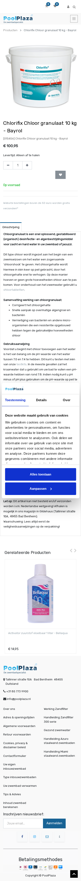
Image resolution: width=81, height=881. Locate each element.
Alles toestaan (40, 474)
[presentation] (70, 550)
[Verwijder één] (8, 165)
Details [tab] (41, 400)
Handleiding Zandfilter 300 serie (58, 719)
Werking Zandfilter (56, 709)
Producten (10, 30)
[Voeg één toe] (27, 165)
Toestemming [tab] (15, 400)
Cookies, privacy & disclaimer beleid (15, 745)
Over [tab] (66, 400)
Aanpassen (38, 488)
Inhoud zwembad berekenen (14, 805)
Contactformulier (14, 756)
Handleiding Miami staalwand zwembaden (59, 754)
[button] (60, 175)
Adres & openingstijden (19, 717)
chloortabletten (13, 289)
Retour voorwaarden (17, 734)
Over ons (9, 709)
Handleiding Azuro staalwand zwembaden (59, 741)
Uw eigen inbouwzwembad (14, 766)
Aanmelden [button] (54, 823)
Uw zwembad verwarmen (20, 785)
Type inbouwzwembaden (19, 777)
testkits (21, 364)
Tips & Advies (12, 794)
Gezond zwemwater (57, 730)
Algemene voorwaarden (19, 726)
